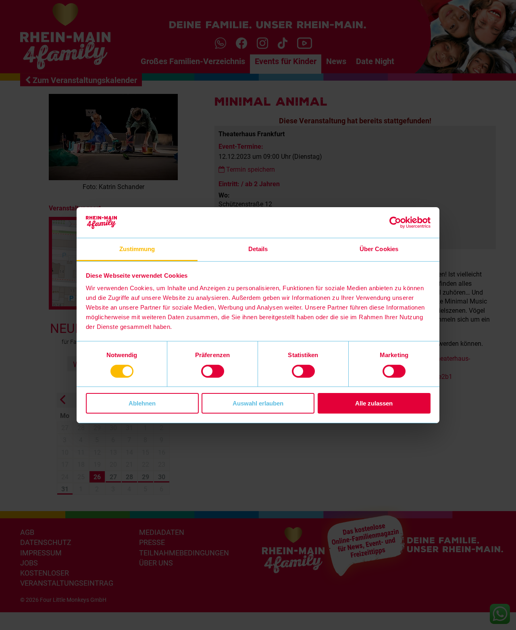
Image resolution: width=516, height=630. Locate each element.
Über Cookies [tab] (379, 248)
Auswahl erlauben (258, 403)
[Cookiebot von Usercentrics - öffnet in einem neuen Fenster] (395, 222)
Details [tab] (258, 248)
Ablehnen (142, 403)
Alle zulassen (374, 403)
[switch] (212, 371)
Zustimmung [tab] (137, 248)
